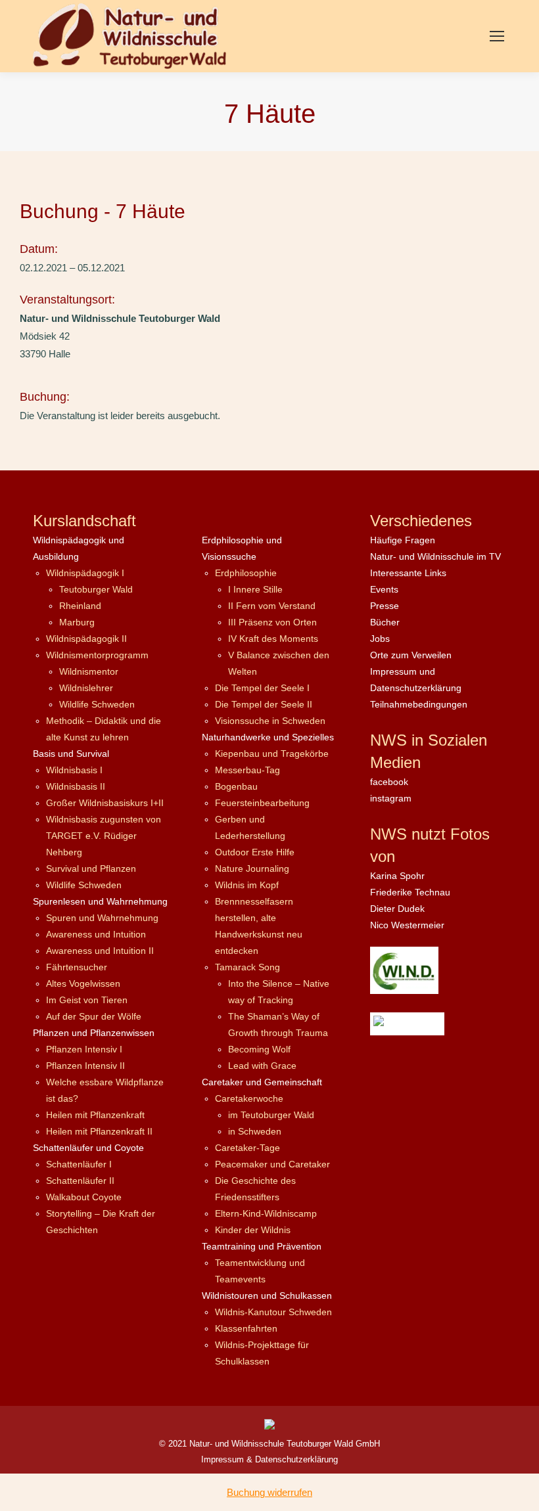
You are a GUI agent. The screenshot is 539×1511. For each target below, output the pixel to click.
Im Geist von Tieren (87, 1000)
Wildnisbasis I (74, 770)
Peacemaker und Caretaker (272, 1164)
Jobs (380, 638)
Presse (384, 605)
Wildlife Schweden (97, 704)
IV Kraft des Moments (273, 638)
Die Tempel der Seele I (262, 688)
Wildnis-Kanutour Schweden (273, 1312)
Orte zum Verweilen (411, 655)
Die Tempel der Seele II (263, 704)
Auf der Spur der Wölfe (93, 1016)
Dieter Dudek (397, 908)
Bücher (385, 622)
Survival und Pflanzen (91, 868)
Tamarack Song (247, 967)
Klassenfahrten (246, 1328)
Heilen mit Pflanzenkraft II (99, 1131)
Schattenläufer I (79, 1164)
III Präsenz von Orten (272, 622)
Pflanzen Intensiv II (85, 1065)
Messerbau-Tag (247, 770)
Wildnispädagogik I (85, 573)
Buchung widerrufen (269, 1492)
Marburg (77, 622)
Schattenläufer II (80, 1180)
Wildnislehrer (86, 688)
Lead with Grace (262, 1065)
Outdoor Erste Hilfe (254, 852)
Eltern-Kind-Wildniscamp (266, 1213)
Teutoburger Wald (96, 589)
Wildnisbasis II (75, 786)
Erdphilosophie (246, 573)
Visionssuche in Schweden (270, 720)
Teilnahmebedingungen (418, 704)
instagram (390, 798)
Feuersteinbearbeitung (262, 803)
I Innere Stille (255, 589)
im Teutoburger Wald (271, 1115)
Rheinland (80, 605)
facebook (389, 782)
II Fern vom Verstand (272, 605)
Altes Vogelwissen (83, 983)
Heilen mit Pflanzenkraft (95, 1115)
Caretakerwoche (249, 1098)
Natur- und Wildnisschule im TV (435, 556)
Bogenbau (236, 786)
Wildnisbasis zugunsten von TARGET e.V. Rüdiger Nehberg (103, 835)
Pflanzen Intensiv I (84, 1049)
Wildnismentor (88, 671)
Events (384, 589)
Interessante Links (408, 573)
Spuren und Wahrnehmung (102, 918)
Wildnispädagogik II (86, 638)
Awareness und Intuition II (100, 950)
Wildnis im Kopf (247, 885)
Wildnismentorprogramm (97, 655)
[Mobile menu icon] (497, 36)
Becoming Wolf (259, 1049)
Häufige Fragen (402, 540)
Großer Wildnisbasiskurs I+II (105, 803)
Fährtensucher (76, 967)
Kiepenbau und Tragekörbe (272, 753)
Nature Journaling (252, 868)
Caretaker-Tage (247, 1147)
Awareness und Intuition (96, 934)
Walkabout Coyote (84, 1197)
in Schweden (254, 1131)
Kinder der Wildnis (253, 1230)
